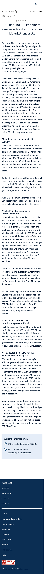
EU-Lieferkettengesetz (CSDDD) (23, 444)
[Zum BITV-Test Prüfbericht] (8, 562)
